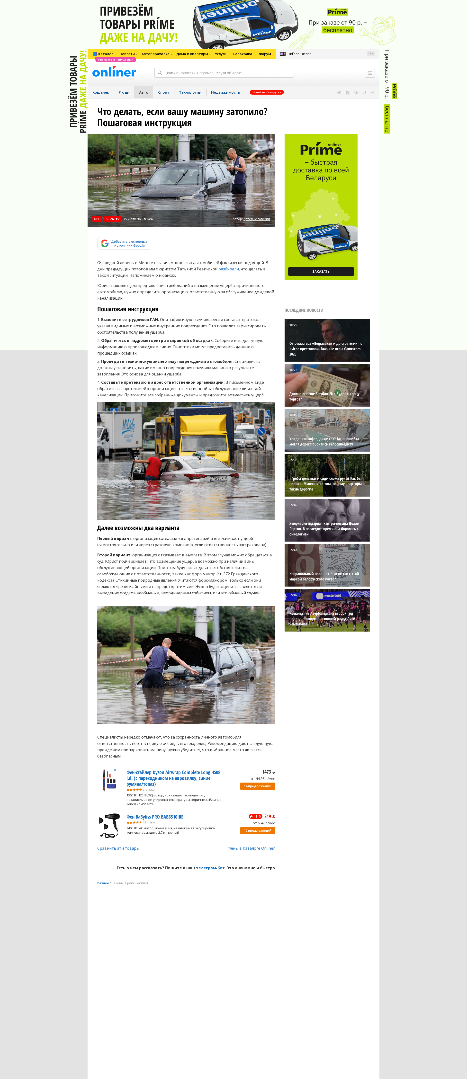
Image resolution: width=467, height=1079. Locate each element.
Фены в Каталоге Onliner (251, 848)
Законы (118, 883)
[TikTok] (365, 92)
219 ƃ (269, 816)
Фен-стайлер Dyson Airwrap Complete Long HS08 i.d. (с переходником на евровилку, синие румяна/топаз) (173, 778)
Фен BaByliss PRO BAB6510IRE (154, 816)
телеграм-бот (210, 868)
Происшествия (136, 883)
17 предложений (257, 830)
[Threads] (373, 92)
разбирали (228, 269)
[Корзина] (370, 73)
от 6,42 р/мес (264, 823)
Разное (103, 883)
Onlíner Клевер (299, 54)
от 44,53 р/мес (263, 778)
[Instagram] (347, 92)
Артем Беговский (256, 219)
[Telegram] (339, 92)
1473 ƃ (268, 771)
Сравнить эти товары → (120, 848)
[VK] (356, 92)
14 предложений (257, 786)
